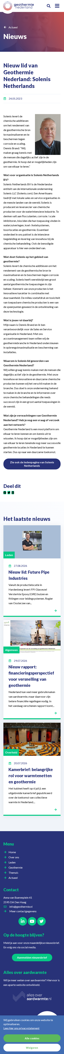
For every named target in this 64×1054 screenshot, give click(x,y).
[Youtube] (32, 921)
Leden (12, 862)
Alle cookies (32, 1038)
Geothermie (16, 867)
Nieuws (15, 36)
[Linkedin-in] (22, 921)
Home (12, 852)
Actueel (13, 27)
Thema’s (13, 872)
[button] (49, 6)
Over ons (14, 857)
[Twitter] (41, 921)
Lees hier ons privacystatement (21, 1028)
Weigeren (32, 1047)
